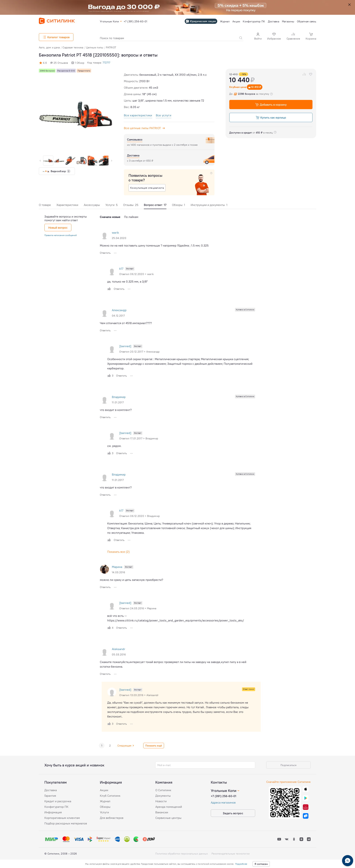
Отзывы (130, 205)
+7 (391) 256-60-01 (223, 796)
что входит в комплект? (116, 410)
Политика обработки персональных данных (181, 853)
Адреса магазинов (223, 802)
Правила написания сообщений (60, 235)
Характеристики (67, 205)
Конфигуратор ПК (56, 807)
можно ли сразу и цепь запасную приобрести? (131, 580)
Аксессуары (92, 205)
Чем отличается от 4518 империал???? (126, 323)
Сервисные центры (168, 818)
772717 (106, 62)
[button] (258, 36)
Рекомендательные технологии (231, 853)
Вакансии (161, 812)
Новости (161, 801)
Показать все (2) (118, 551)
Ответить (105, 252)
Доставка (50, 790)
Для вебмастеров (111, 818)
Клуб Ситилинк (110, 795)
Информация (53, 812)
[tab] (45, 206)
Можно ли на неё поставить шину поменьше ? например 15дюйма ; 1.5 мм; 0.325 (154, 245)
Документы (163, 795)
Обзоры (178, 205)
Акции (104, 790)
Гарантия (50, 795)
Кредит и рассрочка (57, 801)
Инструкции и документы (209, 205)
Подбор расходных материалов (65, 823)
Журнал (105, 801)
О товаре (45, 205)
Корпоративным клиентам (62, 818)
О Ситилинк (163, 790)
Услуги (111, 205)
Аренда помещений (168, 807)
